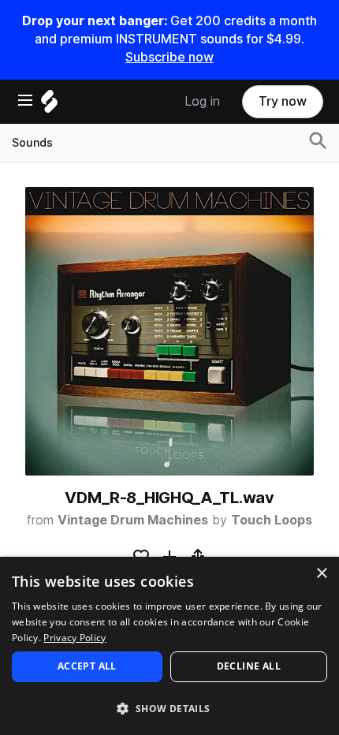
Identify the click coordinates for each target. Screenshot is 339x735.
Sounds (32, 142)
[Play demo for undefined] (169, 331)
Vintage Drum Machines (133, 520)
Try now (283, 101)
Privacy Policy (74, 637)
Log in (202, 101)
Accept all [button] (87, 666)
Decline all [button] (249, 666)
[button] (169, 708)
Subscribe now (169, 57)
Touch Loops (271, 520)
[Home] (49, 105)
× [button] (321, 574)
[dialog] (169, 646)
